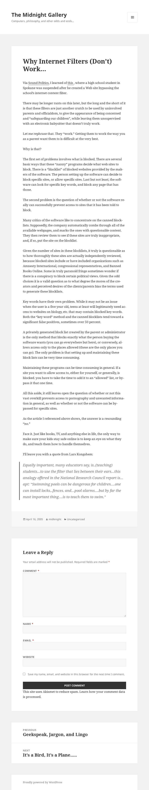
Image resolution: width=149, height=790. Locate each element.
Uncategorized (76, 519)
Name (28, 624)
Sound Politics (38, 83)
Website (29, 657)
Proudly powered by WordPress (42, 782)
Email (28, 640)
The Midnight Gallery (39, 14)
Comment (31, 571)
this (71, 83)
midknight (55, 519)
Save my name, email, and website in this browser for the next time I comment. (76, 674)
